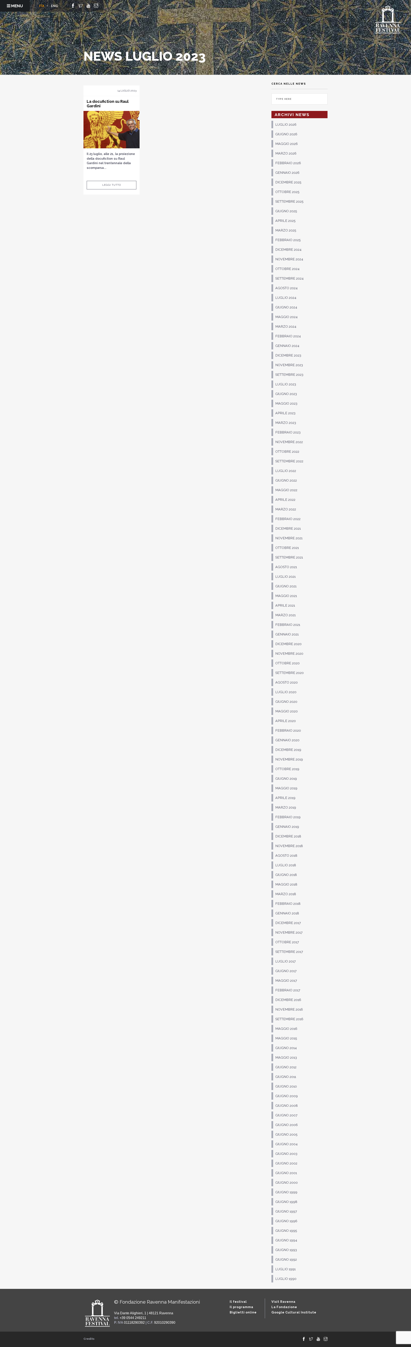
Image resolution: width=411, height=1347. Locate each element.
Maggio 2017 (286, 981)
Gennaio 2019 (287, 827)
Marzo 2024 (285, 326)
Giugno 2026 (286, 134)
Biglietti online (243, 1312)
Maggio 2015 (286, 1038)
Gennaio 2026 (287, 173)
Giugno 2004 (286, 1144)
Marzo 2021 (285, 615)
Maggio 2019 (286, 788)
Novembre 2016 (289, 1009)
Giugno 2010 (286, 1086)
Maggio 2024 (286, 317)
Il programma (241, 1307)
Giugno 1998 (286, 1202)
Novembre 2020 (289, 653)
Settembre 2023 (289, 375)
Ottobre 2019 (287, 769)
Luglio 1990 (285, 1279)
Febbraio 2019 (288, 817)
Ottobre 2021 (287, 548)
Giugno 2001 (286, 1173)
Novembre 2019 (289, 759)
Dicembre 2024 (288, 250)
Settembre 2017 (289, 952)
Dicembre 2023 (288, 355)
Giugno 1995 (286, 1231)
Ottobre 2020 (287, 663)
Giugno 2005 (286, 1134)
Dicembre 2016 (288, 1000)
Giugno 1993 (286, 1250)
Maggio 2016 (286, 1029)
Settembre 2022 (289, 461)
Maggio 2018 (286, 884)
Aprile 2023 (285, 413)
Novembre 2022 (289, 442)
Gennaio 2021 (287, 634)
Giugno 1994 (286, 1240)
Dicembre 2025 (288, 182)
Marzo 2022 (285, 509)
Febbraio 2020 (288, 730)
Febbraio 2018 (288, 904)
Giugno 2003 (286, 1154)
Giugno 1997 (286, 1211)
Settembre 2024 (289, 278)
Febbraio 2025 (288, 240)
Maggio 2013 (286, 1057)
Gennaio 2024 (287, 346)
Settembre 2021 (289, 557)
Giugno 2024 (286, 307)
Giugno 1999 (286, 1192)
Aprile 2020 (285, 721)
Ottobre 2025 (287, 192)
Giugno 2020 (286, 702)
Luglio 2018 (285, 865)
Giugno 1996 (286, 1221)
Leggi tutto (111, 184)
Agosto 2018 (286, 855)
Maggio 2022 (286, 490)
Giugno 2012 (285, 1067)
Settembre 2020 (289, 673)
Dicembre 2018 (288, 836)
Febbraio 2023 (288, 432)
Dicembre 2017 (288, 923)
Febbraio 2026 (288, 163)
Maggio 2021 (286, 596)
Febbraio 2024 (288, 336)
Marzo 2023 (285, 423)
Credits (88, 1338)
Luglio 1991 (285, 1269)
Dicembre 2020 (288, 644)
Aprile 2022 (285, 500)
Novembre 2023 (289, 365)
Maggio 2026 (286, 144)
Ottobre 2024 (287, 269)
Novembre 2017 (288, 932)
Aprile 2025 (285, 221)
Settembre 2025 (289, 201)
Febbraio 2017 (287, 990)
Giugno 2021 (285, 586)
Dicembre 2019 (288, 750)
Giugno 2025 (286, 211)
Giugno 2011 (285, 1077)
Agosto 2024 (286, 288)
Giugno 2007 (286, 1115)
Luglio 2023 (285, 384)
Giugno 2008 (286, 1106)
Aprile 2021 (285, 605)
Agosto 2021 (286, 567)
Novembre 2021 (288, 538)
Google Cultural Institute (293, 1312)
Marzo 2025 (285, 230)
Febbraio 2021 (287, 625)
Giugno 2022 (286, 480)
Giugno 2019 (286, 779)
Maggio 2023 (286, 403)
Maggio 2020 (286, 711)
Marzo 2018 (285, 894)
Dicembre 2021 (288, 528)
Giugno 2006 (286, 1125)
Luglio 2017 (285, 961)
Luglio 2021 (285, 577)
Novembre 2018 (289, 846)
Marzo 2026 (285, 153)
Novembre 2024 (289, 259)
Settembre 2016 (289, 1019)
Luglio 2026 (285, 124)
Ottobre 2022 (287, 451)
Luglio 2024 (285, 298)
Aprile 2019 (285, 798)
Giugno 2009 (286, 1096)
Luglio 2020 (285, 692)
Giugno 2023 (286, 394)
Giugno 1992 (286, 1259)
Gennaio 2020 (287, 740)
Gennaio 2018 (287, 913)
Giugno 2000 (286, 1182)
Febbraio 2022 (288, 519)
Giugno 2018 (286, 875)
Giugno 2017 (285, 971)
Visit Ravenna (283, 1301)
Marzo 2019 (285, 807)
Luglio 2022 (285, 471)
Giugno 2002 (286, 1163)
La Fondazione (284, 1307)
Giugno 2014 (286, 1048)
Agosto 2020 (286, 682)
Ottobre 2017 (287, 942)
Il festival (238, 1301)
